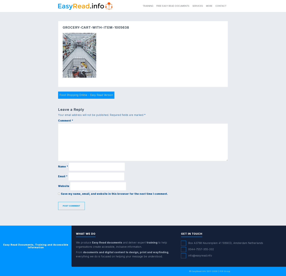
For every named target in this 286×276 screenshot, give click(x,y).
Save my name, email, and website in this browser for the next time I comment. (114, 193)
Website (63, 186)
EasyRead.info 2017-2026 (204, 271)
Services (197, 5)
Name (63, 166)
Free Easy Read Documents (172, 5)
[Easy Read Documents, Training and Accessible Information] (85, 5)
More (209, 5)
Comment (65, 120)
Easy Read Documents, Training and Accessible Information (35, 246)
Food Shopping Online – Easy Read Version (86, 94)
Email (63, 176)
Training (148, 5)
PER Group (225, 271)
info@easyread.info (200, 255)
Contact (221, 5)
